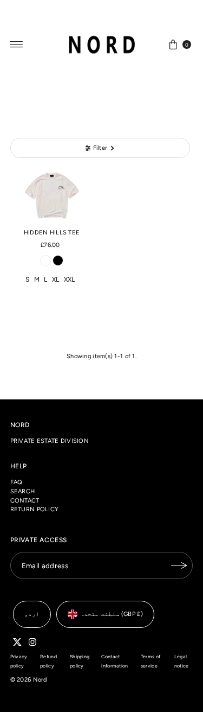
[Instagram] (32, 644)
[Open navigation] (16, 44)
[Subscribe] (179, 565)
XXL (69, 279)
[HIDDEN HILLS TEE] (52, 196)
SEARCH (22, 491)
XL (56, 279)
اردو (32, 614)
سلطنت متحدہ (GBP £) (111, 614)
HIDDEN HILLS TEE (52, 232)
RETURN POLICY (34, 509)
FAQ (16, 482)
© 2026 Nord (28, 679)
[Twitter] (17, 644)
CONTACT (25, 500)
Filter (100, 147)
